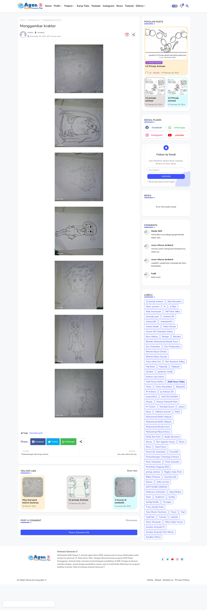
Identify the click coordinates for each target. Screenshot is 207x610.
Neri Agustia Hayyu (165, 441)
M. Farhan (150, 406)
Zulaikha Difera (153, 537)
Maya (148, 411)
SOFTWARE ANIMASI (156, 486)
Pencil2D (174, 451)
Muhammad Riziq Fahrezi (158, 431)
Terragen (167, 502)
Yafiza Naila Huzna (174, 522)
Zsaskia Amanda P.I (155, 527)
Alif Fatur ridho (172, 311)
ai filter (173, 306)
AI (165, 306)
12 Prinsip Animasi (155, 66)
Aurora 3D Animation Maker (159, 331)
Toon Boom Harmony (156, 512)
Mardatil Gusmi (167, 406)
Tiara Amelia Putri (155, 507)
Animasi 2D (168, 316)
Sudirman (159, 497)
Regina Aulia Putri (173, 471)
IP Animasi (151, 391)
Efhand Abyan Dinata (156, 351)
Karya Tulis (83, 6)
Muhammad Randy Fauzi (158, 426)
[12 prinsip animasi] (154, 86)
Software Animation (155, 491)
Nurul (148, 446)
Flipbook (175, 366)
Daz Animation (153, 346)
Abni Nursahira (174, 301)
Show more (132, 470)
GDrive (140, 6)
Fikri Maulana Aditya (175, 361)
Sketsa (149, 481)
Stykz (148, 497)
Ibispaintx (180, 386)
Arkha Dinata (169, 326)
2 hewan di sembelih (120, 501)
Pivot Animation (153, 461)
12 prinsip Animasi (78, 500)
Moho (177, 411)
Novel (182, 441)
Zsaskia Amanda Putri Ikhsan (160, 532)
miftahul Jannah (163, 411)
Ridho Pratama (153, 476)
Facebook (39, 441)
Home (48, 6)
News (119, 6)
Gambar (150, 371)
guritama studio (165, 371)
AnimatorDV (166, 321)
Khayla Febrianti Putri (167, 401)
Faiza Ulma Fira (153, 361)
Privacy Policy (182, 580)
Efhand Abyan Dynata (156, 356)
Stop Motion (175, 491)
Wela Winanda (153, 522)
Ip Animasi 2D (167, 391)
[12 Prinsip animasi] (177, 86)
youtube (179, 135)
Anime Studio (152, 326)
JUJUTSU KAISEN (169, 396)
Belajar (165, 336)
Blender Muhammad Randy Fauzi (162, 341)
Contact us (168, 580)
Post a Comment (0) (79, 532)
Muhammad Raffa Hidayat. (159, 421)
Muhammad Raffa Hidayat (158, 416)
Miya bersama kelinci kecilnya (30, 501)
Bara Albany (152, 336)
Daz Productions (172, 346)
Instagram (108, 6)
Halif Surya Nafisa (155, 381)
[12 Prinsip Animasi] (166, 43)
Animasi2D (151, 321)
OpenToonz (160, 446)
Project (68, 6)
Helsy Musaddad (163, 386)
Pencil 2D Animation (156, 451)
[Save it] (127, 34)
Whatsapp (70, 441)
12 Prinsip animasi (173, 99)
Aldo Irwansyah (153, 311)
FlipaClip (163, 366)
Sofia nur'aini (163, 481)
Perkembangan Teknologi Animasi (162, 456)
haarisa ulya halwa (155, 376)
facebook (157, 127)
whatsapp (179, 127)
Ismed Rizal (151, 396)
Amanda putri (34, 20)
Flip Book (150, 366)
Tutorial (129, 6)
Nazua (149, 441)
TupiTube (150, 517)
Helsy (148, 386)
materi (181, 406)
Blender (177, 336)
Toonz (174, 512)
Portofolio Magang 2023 (157, 466)
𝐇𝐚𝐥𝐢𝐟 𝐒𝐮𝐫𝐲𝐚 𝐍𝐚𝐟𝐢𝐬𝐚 (176, 381)
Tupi (183, 512)
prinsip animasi (153, 471)
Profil (57, 6)
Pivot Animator (172, 461)
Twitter (55, 441)
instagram (156, 135)
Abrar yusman (152, 306)
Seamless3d (170, 476)
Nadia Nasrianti (172, 436)
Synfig (172, 497)
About (158, 580)
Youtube (96, 6)
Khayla (149, 401)
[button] (175, 6)
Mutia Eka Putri (153, 436)
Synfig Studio (152, 502)
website (174, 517)
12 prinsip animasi (150, 99)
